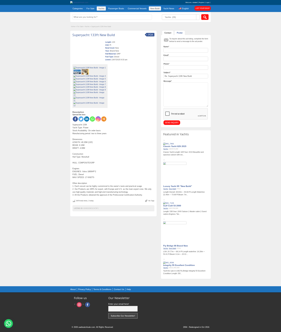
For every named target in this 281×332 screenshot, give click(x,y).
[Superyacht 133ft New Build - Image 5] (90, 79)
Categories (78, 8)
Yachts (101, 8)
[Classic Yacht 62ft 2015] (168, 144)
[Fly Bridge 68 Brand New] (174, 224)
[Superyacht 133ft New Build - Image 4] (90, 76)
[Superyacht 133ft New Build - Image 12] (90, 104)
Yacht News (168, 8)
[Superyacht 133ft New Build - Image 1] (90, 68)
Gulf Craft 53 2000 (172, 205)
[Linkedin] (86, 119)
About (73, 289)
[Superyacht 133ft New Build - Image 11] (90, 99)
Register (201, 2)
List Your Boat (203, 8)
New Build (155, 8)
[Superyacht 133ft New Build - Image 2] (77, 72)
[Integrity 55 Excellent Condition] (168, 263)
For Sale (90, 8)
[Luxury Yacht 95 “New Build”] (174, 164)
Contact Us (119, 289)
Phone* (166, 64)
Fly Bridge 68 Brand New (175, 246)
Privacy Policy (84, 289)
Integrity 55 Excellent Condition (179, 265)
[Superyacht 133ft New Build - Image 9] (90, 90)
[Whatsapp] (92, 119)
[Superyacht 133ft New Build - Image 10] (90, 94)
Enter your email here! (118, 304)
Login (207, 2)
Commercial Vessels (137, 8)
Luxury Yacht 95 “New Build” (177, 186)
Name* (166, 47)
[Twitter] (81, 119)
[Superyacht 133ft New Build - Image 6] (90, 81)
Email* (166, 55)
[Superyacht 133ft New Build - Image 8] (90, 87)
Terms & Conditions (102, 289)
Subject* (167, 73)
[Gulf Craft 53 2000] (168, 203)
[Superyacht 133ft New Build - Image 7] (90, 84)
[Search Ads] (205, 17)
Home (73, 26)
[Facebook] (75, 119)
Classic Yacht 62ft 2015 (174, 146)
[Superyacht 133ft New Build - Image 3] (86, 72)
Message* (167, 81)
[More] (103, 119)
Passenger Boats (116, 8)
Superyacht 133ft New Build (93, 35)
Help (129, 289)
